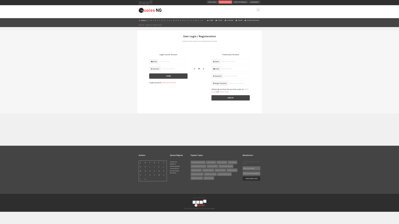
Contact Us (173, 162)
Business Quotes (197, 174)
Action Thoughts (253, 20)
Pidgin (240, 20)
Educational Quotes (224, 174)
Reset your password (169, 83)
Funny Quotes (222, 162)
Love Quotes (211, 162)
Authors (230, 20)
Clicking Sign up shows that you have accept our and (230, 90)
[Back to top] (392, 211)
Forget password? (162, 83)
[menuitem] (210, 20)
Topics (220, 20)
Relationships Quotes (198, 166)
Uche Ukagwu (210, 208)
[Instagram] (147, 3)
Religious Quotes (210, 174)
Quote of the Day (225, 2)
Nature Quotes (220, 170)
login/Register (254, 2)
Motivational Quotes (226, 166)
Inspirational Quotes (198, 162)
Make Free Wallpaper (240, 2)
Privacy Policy (223, 92)
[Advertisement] (208, 11)
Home (211, 20)
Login (168, 76)
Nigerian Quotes (197, 178)
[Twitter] (143, 3)
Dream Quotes (212, 166)
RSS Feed (173, 173)
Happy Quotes (196, 170)
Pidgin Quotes (232, 170)
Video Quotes (212, 2)
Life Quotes (232, 162)
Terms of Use (174, 168)
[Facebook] (140, 3)
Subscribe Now (251, 179)
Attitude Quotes (208, 170)
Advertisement (175, 166)
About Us (173, 164)
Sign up (231, 98)
